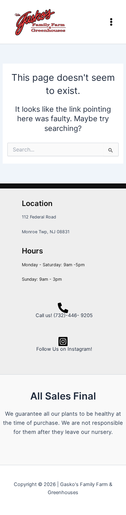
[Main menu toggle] (111, 22)
